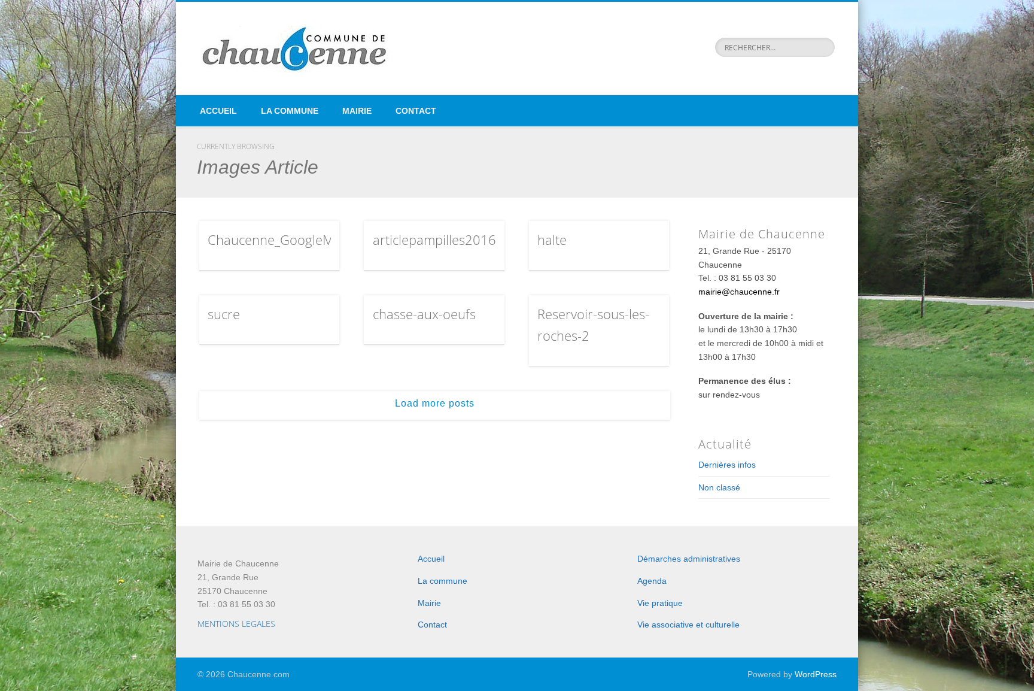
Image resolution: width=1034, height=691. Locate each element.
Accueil (218, 111)
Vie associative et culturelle (688, 624)
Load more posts (435, 403)
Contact (416, 111)
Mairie (357, 111)
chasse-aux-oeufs (424, 314)
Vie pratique (660, 603)
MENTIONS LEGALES (236, 623)
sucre (224, 314)
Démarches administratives (688, 558)
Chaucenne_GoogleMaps (281, 239)
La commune (289, 111)
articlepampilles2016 (434, 239)
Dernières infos (727, 464)
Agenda (652, 581)
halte (552, 239)
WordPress (816, 674)
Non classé (719, 487)
